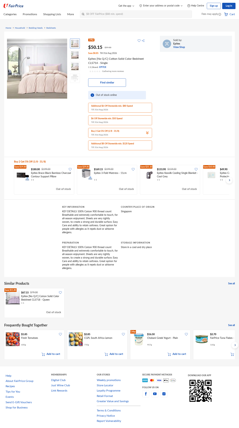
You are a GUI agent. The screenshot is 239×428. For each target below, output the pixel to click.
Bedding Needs (36, 28)
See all (231, 283)
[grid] (121, 180)
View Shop (179, 47)
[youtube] (154, 395)
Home (8, 28)
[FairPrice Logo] (13, 6)
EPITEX (102, 67)
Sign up (214, 6)
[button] (219, 14)
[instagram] (163, 395)
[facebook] (145, 395)
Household (20, 28)
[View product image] (75, 43)
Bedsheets (51, 28)
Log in (229, 6)
